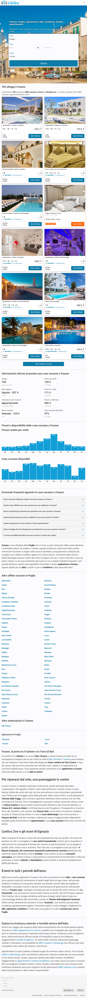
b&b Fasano (6, 726)
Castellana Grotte (8, 606)
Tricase (4, 711)
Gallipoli (5, 623)
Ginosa (4, 627)
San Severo (6, 690)
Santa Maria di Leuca (10, 694)
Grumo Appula (49, 631)
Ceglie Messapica (8, 610)
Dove (11, 36)
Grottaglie (5, 631)
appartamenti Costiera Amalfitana (33, 961)
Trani (46, 707)
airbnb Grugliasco (25, 940)
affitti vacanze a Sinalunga (50, 943)
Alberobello (6, 581)
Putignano (5, 682)
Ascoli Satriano (50, 585)
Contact (82, 995)
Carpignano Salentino (10, 602)
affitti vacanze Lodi (67, 967)
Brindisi (47, 593)
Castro (46, 606)
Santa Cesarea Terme (52, 690)
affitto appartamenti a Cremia (27, 930)
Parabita (47, 673)
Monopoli (47, 661)
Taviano (47, 703)
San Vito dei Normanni (52, 694)
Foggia (47, 614)
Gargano (47, 623)
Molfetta (5, 661)
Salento (47, 682)
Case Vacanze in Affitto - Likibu (10, 2)
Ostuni (46, 669)
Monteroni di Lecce (9, 665)
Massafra (48, 648)
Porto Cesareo (49, 678)
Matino (4, 652)
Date (11, 44)
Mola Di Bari (49, 657)
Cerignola (48, 610)
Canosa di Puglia (8, 598)
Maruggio (5, 648)
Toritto (4, 707)
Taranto (47, 699)
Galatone (47, 619)
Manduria (5, 644)
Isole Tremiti (6, 636)
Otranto (4, 673)
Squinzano (6, 699)
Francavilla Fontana (9, 619)
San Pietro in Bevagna (52, 686)
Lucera (47, 640)
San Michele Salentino (10, 686)
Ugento (4, 716)
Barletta (47, 589)
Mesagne (47, 652)
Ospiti (11, 53)
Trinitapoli (48, 711)
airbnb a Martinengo (11, 954)
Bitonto (4, 593)
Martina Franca (50, 644)
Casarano (48, 602)
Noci (3, 669)
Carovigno (48, 598)
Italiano (69, 990)
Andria (4, 585)
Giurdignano (49, 627)
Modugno (5, 657)
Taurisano (5, 703)
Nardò (46, 665)
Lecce (46, 636)
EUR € (79, 990)
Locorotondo (6, 640)
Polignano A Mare (8, 678)
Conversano (6, 614)
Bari (3, 589)
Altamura (47, 581)
